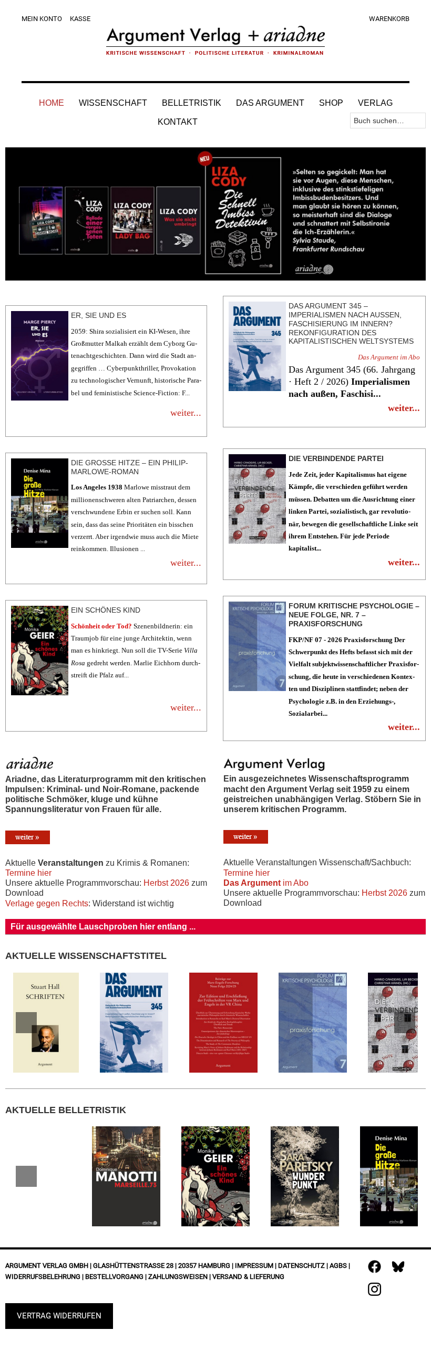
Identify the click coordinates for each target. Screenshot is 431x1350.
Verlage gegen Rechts (46, 903)
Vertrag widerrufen (59, 1316)
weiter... (185, 412)
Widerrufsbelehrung (42, 1277)
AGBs (338, 1265)
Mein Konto (42, 19)
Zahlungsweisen (178, 1277)
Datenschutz (301, 1265)
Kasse (80, 19)
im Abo (266, 882)
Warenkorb (389, 19)
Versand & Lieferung (248, 1277)
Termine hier (28, 872)
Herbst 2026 (166, 882)
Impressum (254, 1265)
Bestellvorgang (114, 1277)
